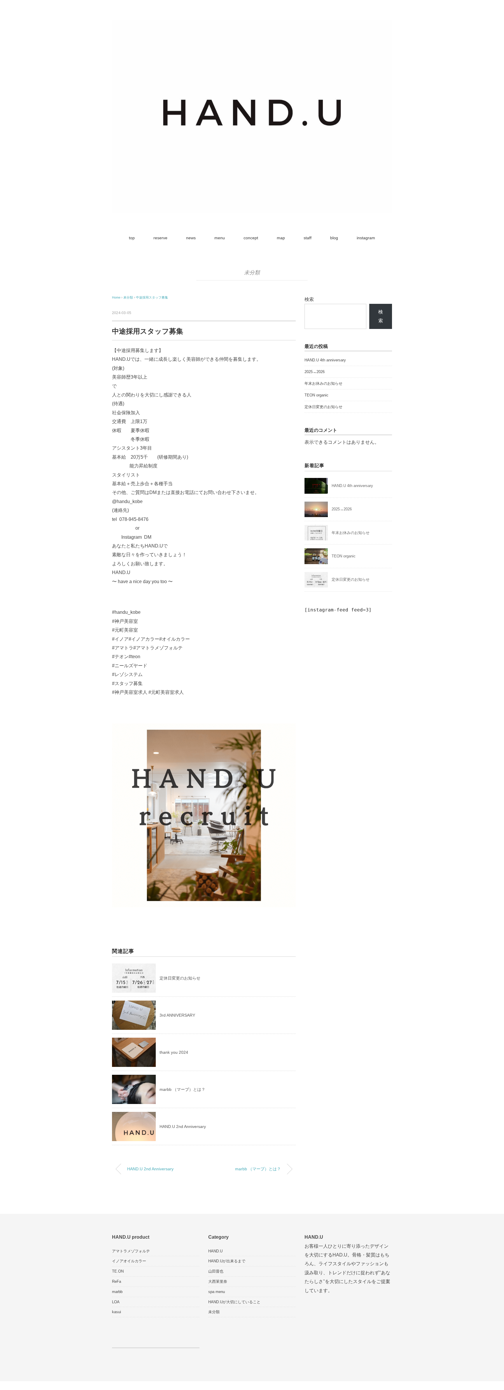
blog (334, 237)
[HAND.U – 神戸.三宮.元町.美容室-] (252, 24)
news (191, 237)
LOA (116, 1302)
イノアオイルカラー (129, 1261)
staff (308, 237)
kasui (116, 1312)
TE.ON (118, 1271)
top (132, 237)
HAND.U (215, 1251)
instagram (366, 237)
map (281, 237)
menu (219, 237)
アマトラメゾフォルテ (131, 1251)
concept (251, 237)
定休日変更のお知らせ (180, 978)
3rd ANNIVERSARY (177, 1015)
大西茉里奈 (217, 1281)
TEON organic (316, 395)
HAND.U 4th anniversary (325, 360)
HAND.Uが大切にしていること (234, 1302)
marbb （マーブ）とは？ (182, 1089)
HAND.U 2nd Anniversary (183, 1126)
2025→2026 (314, 372)
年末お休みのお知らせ (323, 383)
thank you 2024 (174, 1052)
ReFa (116, 1281)
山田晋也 (215, 1271)
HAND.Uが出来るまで (226, 1261)
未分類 (252, 272)
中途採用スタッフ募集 (152, 297)
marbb (117, 1292)
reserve (160, 237)
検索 (309, 299)
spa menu (216, 1292)
